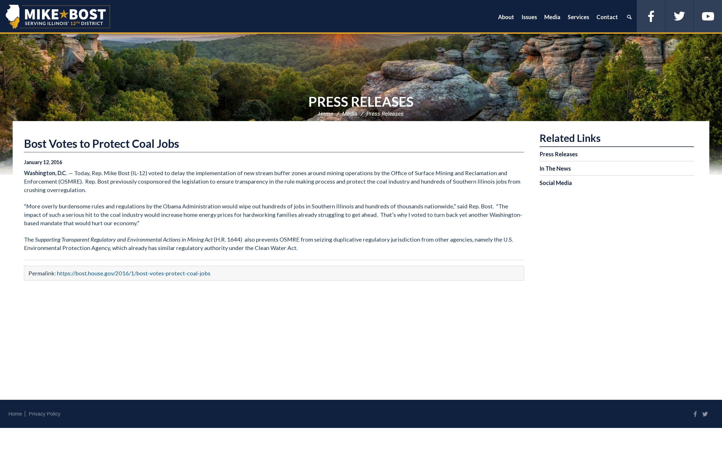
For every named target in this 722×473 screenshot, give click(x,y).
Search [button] (629, 17)
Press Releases (361, 101)
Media (349, 113)
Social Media (556, 182)
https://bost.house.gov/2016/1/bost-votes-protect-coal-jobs (133, 273)
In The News (555, 168)
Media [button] (552, 17)
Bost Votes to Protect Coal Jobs (101, 143)
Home (325, 113)
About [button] (506, 17)
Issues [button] (529, 17)
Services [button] (578, 17)
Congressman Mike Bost (58, 17)
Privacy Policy (44, 414)
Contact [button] (607, 17)
